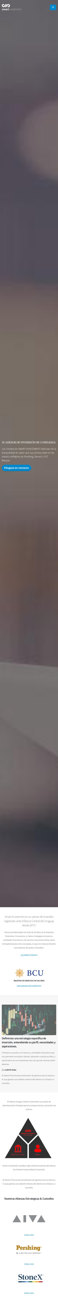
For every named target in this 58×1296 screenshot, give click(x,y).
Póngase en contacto (16, 467)
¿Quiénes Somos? (29, 955)
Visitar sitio (29, 1235)
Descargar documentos (29, 986)
